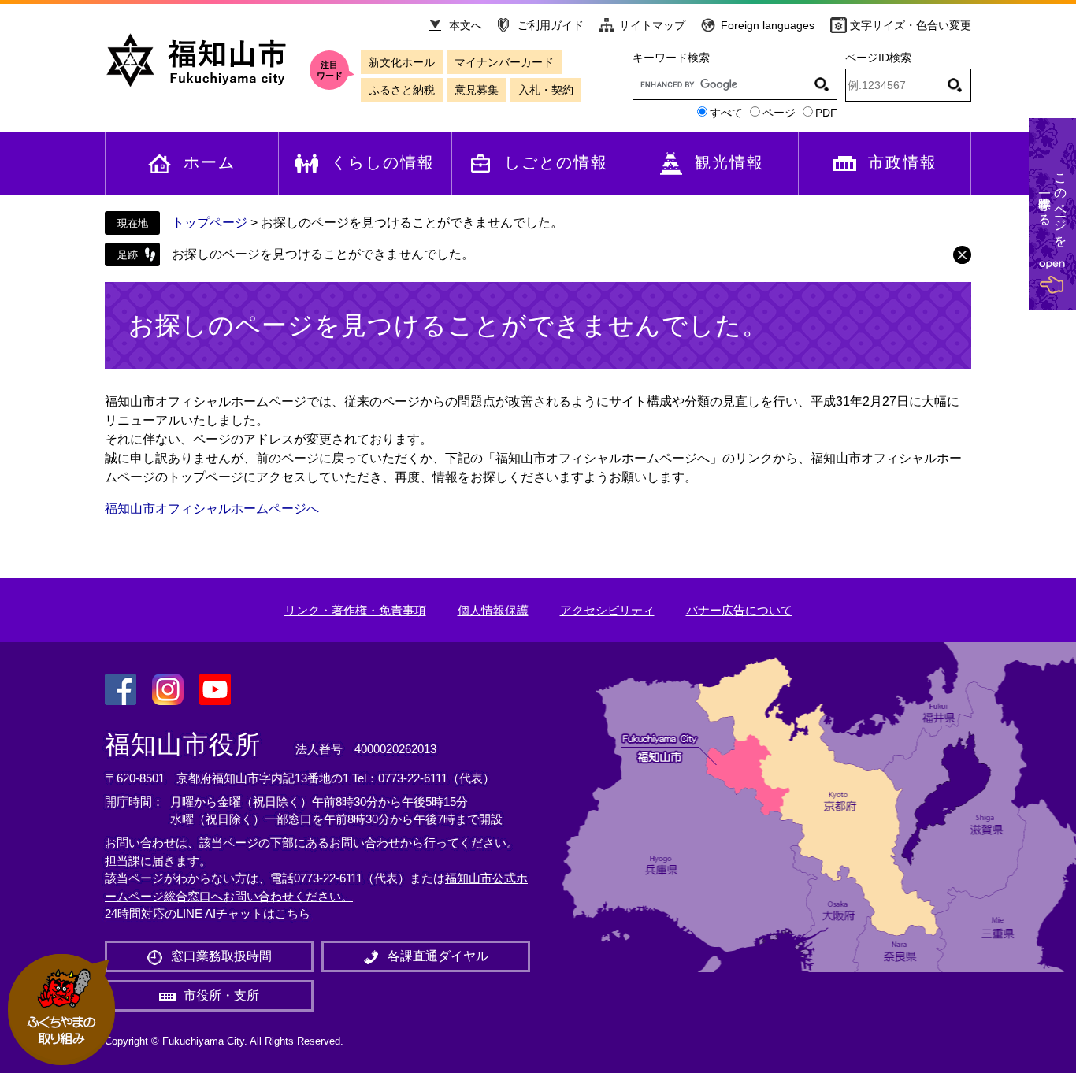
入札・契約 (545, 90)
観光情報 (729, 162)
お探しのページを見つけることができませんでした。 (323, 254)
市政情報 (902, 162)
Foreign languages (767, 25)
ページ (779, 112)
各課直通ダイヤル (438, 956)
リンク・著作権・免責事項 (355, 610)
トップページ (209, 222)
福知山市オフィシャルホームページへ (212, 508)
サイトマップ (652, 25)
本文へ (465, 25)
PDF (826, 112)
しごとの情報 (556, 162)
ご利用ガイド (551, 25)
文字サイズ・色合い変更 (910, 25)
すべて (726, 112)
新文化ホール (402, 62)
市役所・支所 (221, 995)
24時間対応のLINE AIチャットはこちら (207, 913)
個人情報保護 (493, 610)
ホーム (210, 162)
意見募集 (477, 90)
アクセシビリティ (607, 610)
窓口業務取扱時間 (221, 956)
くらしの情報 (383, 162)
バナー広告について (739, 610)
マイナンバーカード (504, 62)
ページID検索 (878, 57)
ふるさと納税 (402, 90)
